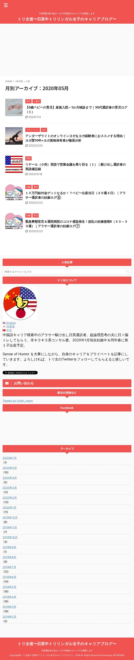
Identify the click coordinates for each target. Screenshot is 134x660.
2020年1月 (9, 507)
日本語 (10, 326)
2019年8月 (9, 557)
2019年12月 (10, 517)
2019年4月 (9, 597)
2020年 (19, 81)
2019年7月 (9, 567)
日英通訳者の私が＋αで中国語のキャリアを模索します (67, 650)
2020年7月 (10, 458)
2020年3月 (10, 487)
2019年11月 (10, 527)
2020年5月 (10, 468)
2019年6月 (9, 577)
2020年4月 (10, 478)
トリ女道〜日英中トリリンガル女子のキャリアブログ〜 (67, 19)
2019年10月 (10, 537)
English (11, 323)
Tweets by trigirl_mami (18, 400)
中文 (9, 330)
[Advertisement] (67, 49)
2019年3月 (9, 606)
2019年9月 (9, 547)
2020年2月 (10, 497)
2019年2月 (9, 616)
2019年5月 (9, 587)
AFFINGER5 (118, 655)
